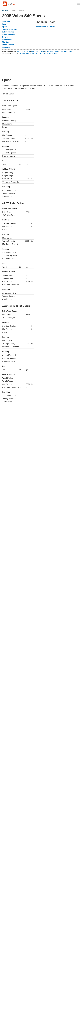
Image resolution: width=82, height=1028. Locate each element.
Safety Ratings (8, 32)
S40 (19, 54)
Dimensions (7, 40)
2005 (47, 51)
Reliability (6, 47)
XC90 (56, 54)
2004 (51, 51)
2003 (56, 51)
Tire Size (5, 42)
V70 (41, 54)
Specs (4, 27)
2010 (23, 51)
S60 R (28, 54)
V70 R (46, 54)
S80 (33, 54)
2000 (70, 51)
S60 (23, 54)
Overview (6, 22)
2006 (42, 51)
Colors (5, 37)
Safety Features (8, 34)
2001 (65, 51)
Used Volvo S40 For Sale (46, 27)
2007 (37, 51)
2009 (28, 51)
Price (4, 24)
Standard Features (9, 29)
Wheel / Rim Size (8, 45)
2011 (18, 51)
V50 (37, 54)
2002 (61, 51)
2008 (32, 51)
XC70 (51, 54)
